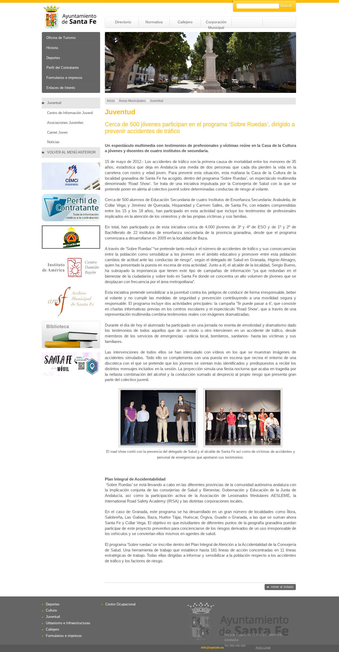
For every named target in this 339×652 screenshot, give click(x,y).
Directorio (123, 22)
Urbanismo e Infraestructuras (68, 623)
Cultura (51, 610)
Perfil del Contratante (62, 68)
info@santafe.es (212, 647)
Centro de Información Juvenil (70, 113)
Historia (52, 48)
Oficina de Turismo (60, 38)
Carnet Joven (57, 132)
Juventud (54, 103)
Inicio (111, 101)
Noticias (53, 142)
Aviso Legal (263, 647)
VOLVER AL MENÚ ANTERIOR (71, 152)
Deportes (53, 58)
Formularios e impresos (64, 78)
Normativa (154, 22)
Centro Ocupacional (120, 604)
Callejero (185, 22)
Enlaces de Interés (60, 88)
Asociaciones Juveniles (65, 123)
